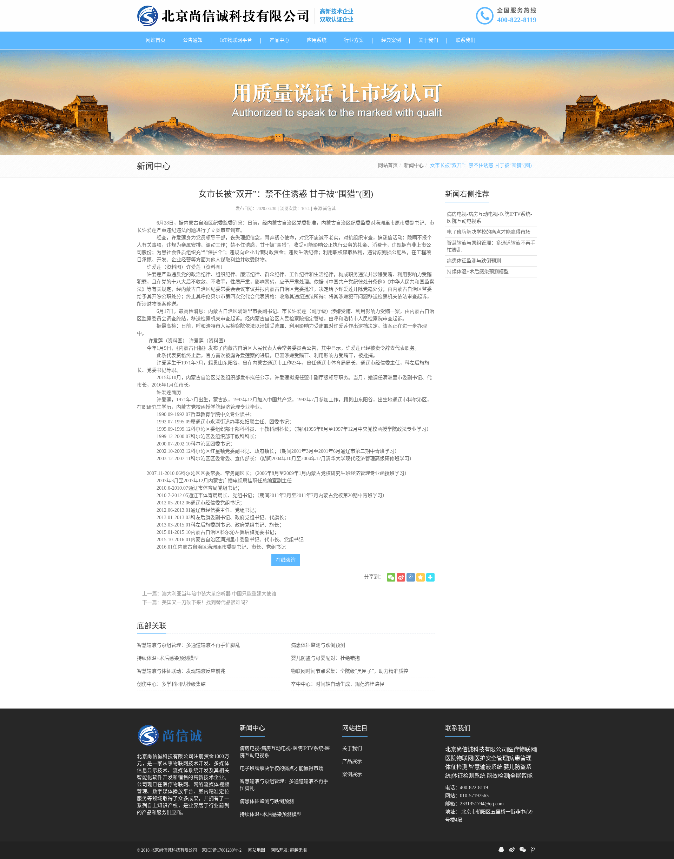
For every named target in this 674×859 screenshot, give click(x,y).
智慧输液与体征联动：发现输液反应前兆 (181, 671)
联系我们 (457, 728)
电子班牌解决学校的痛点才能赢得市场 (488, 232)
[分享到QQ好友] (501, 849)
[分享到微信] (391, 577)
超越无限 (298, 850)
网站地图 (256, 850)
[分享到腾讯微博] (411, 577)
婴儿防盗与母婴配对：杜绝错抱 (325, 658)
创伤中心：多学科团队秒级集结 (171, 684)
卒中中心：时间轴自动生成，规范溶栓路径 (337, 684)
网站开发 (279, 850)
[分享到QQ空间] (420, 577)
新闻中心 (414, 165)
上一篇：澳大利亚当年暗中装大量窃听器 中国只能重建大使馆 (209, 593)
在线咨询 (286, 560)
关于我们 (352, 748)
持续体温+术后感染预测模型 (168, 658)
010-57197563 (474, 795)
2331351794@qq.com (482, 803)
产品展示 (352, 761)
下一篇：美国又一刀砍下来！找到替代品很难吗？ (196, 602)
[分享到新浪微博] (401, 577)
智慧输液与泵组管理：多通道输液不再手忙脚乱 (188, 645)
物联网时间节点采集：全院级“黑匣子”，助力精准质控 (349, 671)
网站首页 (388, 165)
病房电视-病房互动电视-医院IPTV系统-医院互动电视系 (489, 218)
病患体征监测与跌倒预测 (318, 645)
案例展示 (352, 774)
